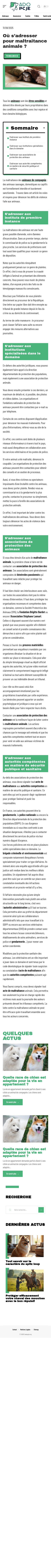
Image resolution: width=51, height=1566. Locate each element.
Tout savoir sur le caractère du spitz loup (23, 1262)
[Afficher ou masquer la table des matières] (41, 128)
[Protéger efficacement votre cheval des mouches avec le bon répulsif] (25, 1280)
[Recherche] (39, 6)
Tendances (12, 55)
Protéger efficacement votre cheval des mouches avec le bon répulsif (25, 1298)
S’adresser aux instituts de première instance (25, 138)
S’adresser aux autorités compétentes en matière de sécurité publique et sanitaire (26, 166)
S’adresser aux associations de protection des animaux (23, 155)
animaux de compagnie (34, 180)
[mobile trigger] (5, 6)
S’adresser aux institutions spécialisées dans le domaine (26, 147)
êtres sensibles (36, 100)
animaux (15, 100)
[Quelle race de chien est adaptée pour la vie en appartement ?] (25, 1057)
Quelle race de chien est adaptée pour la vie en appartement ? (24, 1081)
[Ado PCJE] (20, 6)
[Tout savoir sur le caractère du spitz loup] (25, 1246)
